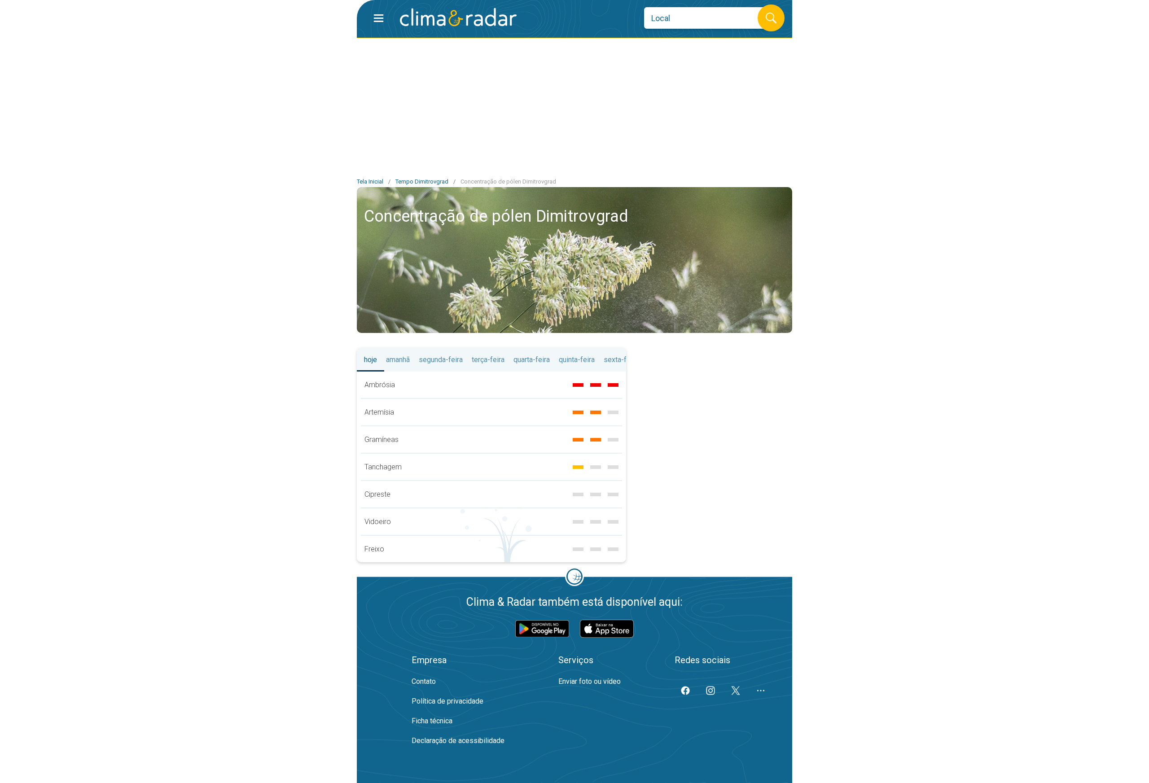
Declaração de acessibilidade (458, 740)
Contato (424, 681)
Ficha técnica (432, 721)
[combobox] (707, 18)
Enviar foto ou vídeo (589, 681)
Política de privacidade (447, 701)
